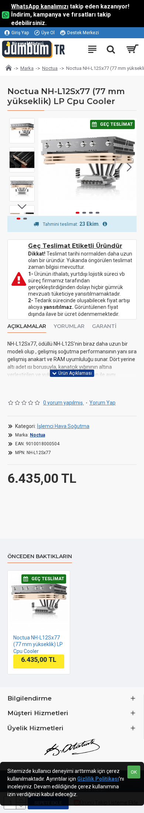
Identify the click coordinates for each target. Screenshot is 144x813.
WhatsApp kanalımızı (39, 6)
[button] (45, 167)
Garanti (104, 326)
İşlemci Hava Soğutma (63, 426)
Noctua (50, 68)
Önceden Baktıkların (39, 556)
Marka (27, 68)
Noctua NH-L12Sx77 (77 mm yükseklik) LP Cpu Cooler (38, 644)
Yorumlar (69, 326)
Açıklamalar (26, 326)
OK (134, 772)
